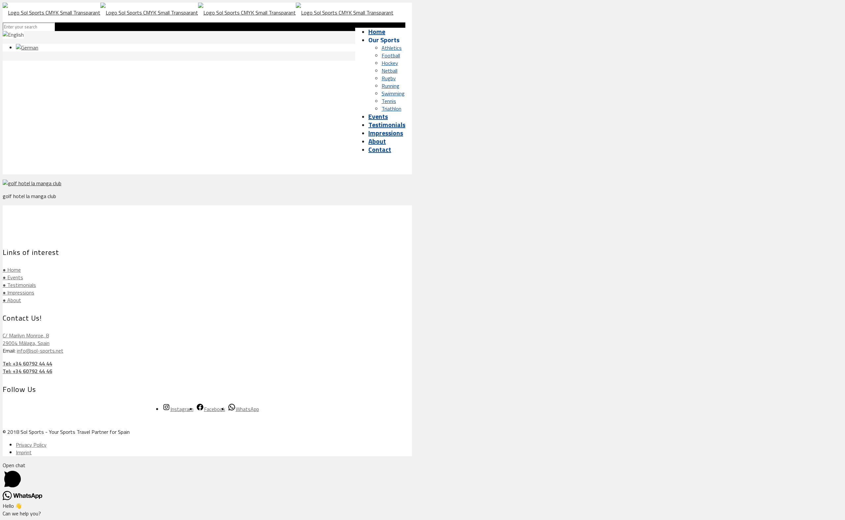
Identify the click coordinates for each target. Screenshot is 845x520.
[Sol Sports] (198, 12)
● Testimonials (19, 285)
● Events (13, 277)
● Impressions (18, 292)
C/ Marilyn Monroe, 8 (26, 335)
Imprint (24, 452)
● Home (12, 270)
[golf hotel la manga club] (32, 183)
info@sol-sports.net (40, 351)
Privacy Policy (31, 445)
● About (12, 300)
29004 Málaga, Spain (26, 343)
